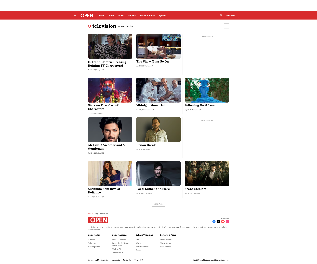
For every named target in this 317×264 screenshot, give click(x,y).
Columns (91, 243)
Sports (162, 15)
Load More (158, 203)
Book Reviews (165, 246)
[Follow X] (218, 221)
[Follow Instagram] (227, 221)
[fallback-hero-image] (110, 46)
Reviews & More (168, 234)
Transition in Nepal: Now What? (120, 244)
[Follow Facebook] (214, 221)
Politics (132, 15)
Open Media (94, 234)
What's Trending (144, 234)
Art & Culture (166, 239)
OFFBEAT (232, 15)
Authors (91, 239)
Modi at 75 (116, 249)
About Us (116, 260)
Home (101, 15)
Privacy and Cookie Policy (98, 260)
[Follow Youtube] (223, 221)
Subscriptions (94, 246)
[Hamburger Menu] (74, 15)
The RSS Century (119, 239)
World (121, 15)
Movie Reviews (166, 243)
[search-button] (221, 15)
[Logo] (86, 15)
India (111, 15)
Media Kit (127, 260)
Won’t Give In (117, 252)
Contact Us (138, 260)
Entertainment (147, 15)
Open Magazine (119, 234)
